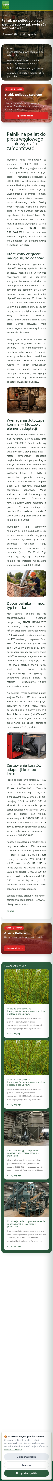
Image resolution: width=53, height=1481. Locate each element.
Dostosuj (26, 1465)
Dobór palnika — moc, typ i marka (25, 68)
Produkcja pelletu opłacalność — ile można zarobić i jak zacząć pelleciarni (26, 1224)
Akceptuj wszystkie (26, 1473)
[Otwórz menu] (45, 5)
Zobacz (10, 911)
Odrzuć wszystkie (26, 1456)
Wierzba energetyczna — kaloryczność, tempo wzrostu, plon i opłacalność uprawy (26, 1011)
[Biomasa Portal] (5, 5)
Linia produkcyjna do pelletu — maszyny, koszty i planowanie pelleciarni (24, 1153)
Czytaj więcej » (14, 1034)
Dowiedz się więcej (13, 1449)
